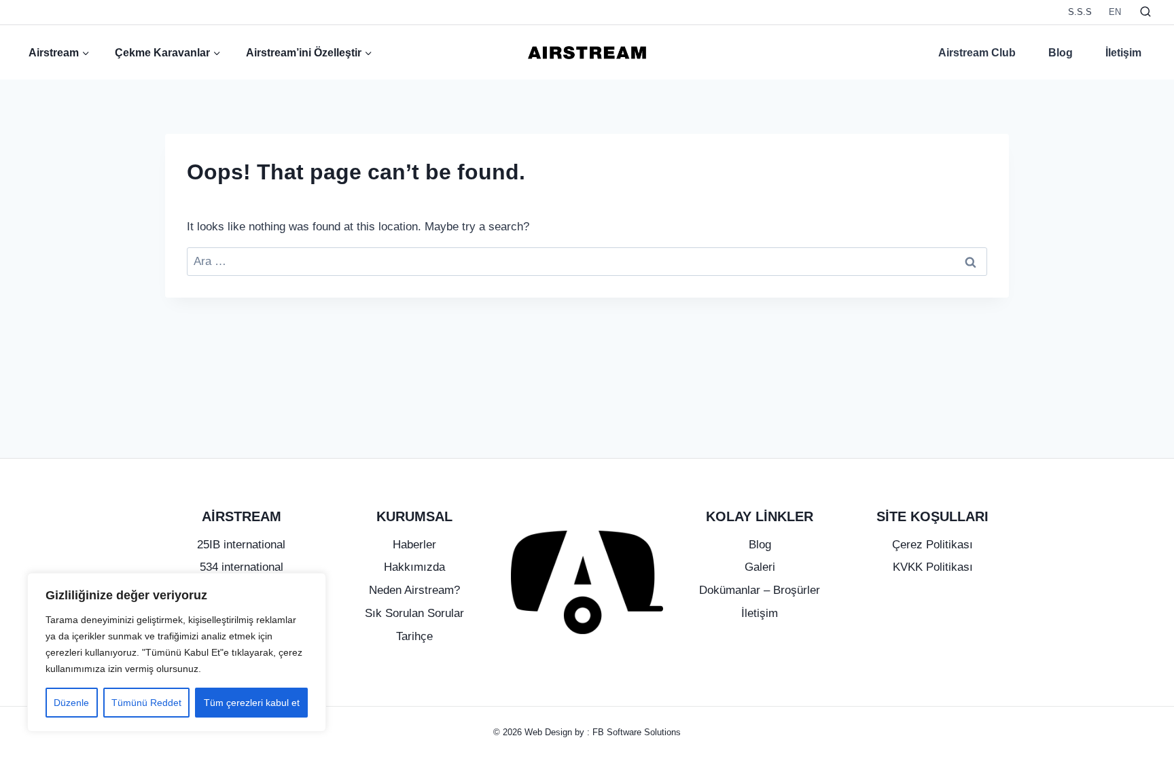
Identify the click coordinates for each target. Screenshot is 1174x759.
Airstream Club (977, 52)
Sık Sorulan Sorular (414, 613)
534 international (241, 567)
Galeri (760, 567)
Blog (1060, 52)
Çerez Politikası (932, 544)
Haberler (414, 544)
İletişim (1123, 52)
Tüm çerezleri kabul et (252, 702)
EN (1115, 12)
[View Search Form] (1145, 12)
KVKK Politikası (933, 567)
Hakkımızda (414, 567)
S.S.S (1080, 12)
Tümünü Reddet (146, 702)
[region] (176, 652)
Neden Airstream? (414, 590)
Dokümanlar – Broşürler (759, 590)
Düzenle (71, 702)
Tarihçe (414, 636)
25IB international (241, 544)
